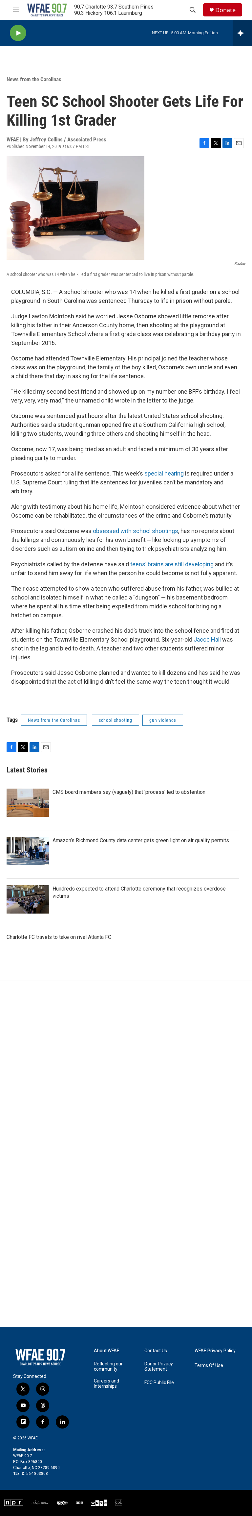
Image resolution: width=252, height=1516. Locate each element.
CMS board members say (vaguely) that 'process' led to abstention (128, 792)
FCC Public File (159, 1382)
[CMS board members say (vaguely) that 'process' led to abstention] (28, 803)
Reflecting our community (108, 1366)
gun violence (162, 720)
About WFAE (106, 1350)
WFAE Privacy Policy (215, 1350)
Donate (225, 10)
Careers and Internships (106, 1384)
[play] (18, 33)
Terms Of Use (209, 1365)
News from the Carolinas (34, 79)
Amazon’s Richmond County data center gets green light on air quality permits (140, 840)
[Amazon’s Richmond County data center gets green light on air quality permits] (28, 851)
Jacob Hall (207, 639)
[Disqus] (126, 1070)
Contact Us (155, 1350)
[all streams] (242, 33)
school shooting (115, 720)
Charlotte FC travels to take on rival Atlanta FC (59, 937)
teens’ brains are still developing (172, 564)
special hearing (164, 473)
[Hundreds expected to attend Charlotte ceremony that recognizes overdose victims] (28, 899)
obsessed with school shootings (135, 530)
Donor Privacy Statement (158, 1366)
